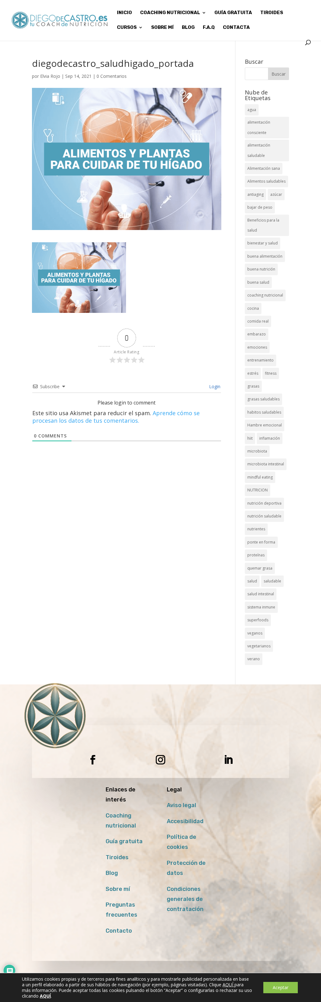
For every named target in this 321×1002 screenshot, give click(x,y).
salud (252, 581)
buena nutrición (261, 269)
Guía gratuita (233, 12)
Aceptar (280, 987)
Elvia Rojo (50, 76)
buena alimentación (264, 256)
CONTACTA (236, 27)
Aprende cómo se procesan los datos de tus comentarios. (116, 416)
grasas (253, 386)
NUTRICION (257, 490)
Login (214, 386)
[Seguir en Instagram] (160, 759)
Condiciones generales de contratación (185, 899)
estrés (252, 373)
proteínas (256, 555)
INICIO (124, 12)
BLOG (188, 27)
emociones (257, 347)
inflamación (269, 438)
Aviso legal (181, 805)
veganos (254, 633)
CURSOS (127, 27)
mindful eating (260, 477)
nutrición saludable (264, 516)
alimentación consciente (258, 127)
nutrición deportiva (264, 503)
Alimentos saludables (266, 181)
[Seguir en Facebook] (92, 759)
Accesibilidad (185, 821)
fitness (270, 373)
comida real (258, 321)
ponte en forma (261, 542)
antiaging (255, 194)
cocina (253, 308)
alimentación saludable (258, 150)
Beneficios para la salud (263, 225)
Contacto (119, 930)
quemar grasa (259, 568)
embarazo (256, 334)
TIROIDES (271, 12)
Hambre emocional (264, 425)
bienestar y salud (262, 243)
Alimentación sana (263, 168)
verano (253, 659)
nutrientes (256, 529)
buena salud (258, 282)
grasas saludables (263, 399)
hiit (250, 438)
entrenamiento (260, 360)
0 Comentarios (112, 76)
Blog (112, 873)
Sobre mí (118, 889)
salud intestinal (260, 594)
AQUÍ (228, 985)
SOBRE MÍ (162, 27)
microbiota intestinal (265, 464)
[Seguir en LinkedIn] (228, 759)
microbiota (257, 451)
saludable (272, 581)
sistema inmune (261, 607)
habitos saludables (264, 412)
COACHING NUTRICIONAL (170, 12)
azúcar (276, 194)
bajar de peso (259, 207)
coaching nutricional (265, 295)
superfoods (257, 620)
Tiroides (117, 857)
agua (251, 109)
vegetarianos (259, 646)
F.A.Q (209, 27)
